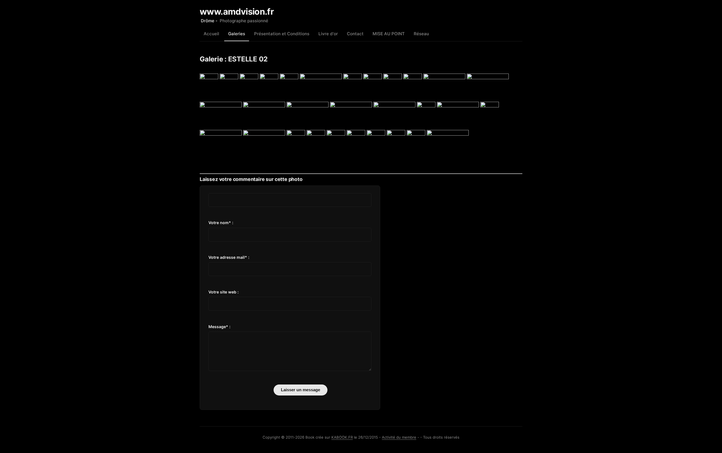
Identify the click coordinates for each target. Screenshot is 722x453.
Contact (355, 33)
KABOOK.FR (342, 437)
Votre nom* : (220, 222)
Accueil (211, 33)
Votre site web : (223, 292)
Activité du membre (399, 437)
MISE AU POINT (389, 33)
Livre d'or (328, 33)
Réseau (421, 33)
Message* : (219, 326)
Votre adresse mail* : (228, 257)
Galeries (236, 33)
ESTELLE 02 (248, 59)
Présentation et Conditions (281, 33)
